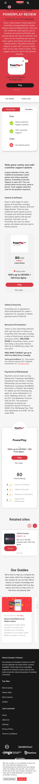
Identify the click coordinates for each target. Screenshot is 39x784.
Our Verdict (10, 99)
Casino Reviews (18, 10)
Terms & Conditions (9, 734)
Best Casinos (7, 688)
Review (10, 548)
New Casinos (7, 697)
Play (20, 85)
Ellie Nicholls (29, 19)
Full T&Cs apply (23, 363)
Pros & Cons (10, 109)
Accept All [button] (21, 779)
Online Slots (7, 692)
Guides (5, 702)
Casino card (26, 99)
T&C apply (19, 553)
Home (9, 10)
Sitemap (5, 724)
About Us (5, 720)
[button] (35, 526)
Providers (28, 109)
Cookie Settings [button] (9, 779)
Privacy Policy (7, 729)
